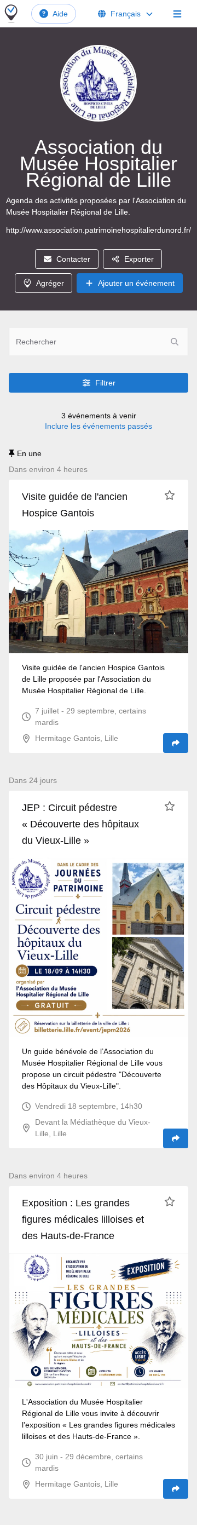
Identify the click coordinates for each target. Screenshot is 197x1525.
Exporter (139, 259)
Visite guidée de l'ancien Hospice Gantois (75, 505)
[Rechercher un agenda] (174, 341)
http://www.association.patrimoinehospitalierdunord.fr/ (98, 230)
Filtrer (105, 382)
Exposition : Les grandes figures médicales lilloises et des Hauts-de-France (83, 1219)
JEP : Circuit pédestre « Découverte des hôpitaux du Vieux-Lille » (80, 824)
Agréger (50, 283)
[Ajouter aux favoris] (169, 495)
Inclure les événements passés (98, 426)
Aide (60, 13)
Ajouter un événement (136, 283)
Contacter (73, 259)
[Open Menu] (177, 14)
